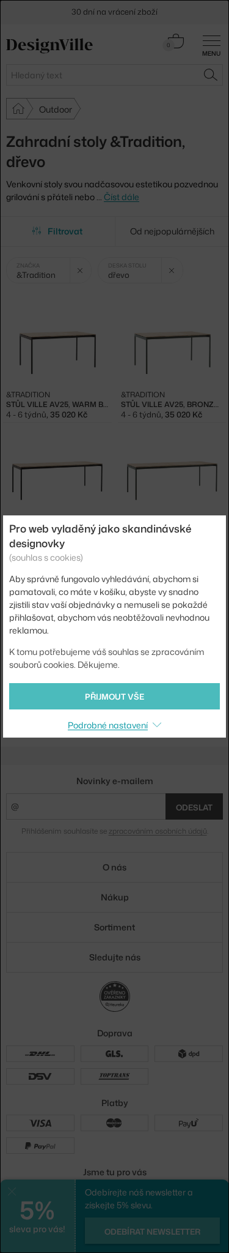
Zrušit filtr (80, 270)
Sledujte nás (114, 957)
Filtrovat (65, 231)
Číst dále (121, 197)
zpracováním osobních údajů (158, 831)
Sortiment (114, 927)
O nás (114, 867)
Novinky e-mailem (114, 781)
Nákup (115, 897)
